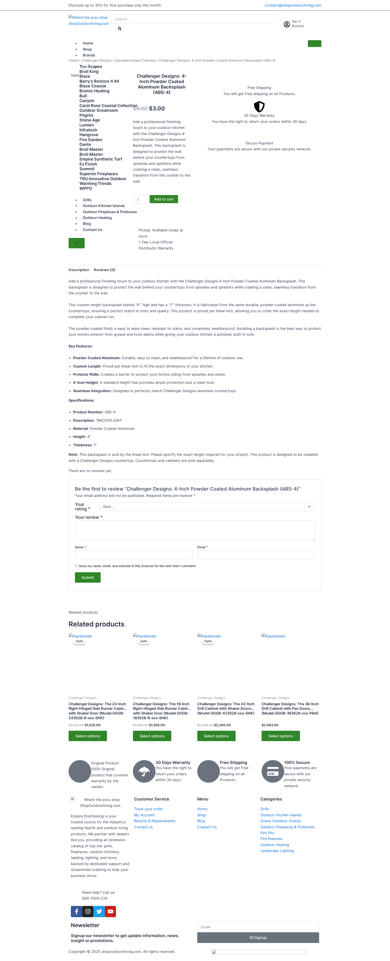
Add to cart (164, 199)
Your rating (82, 506)
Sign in (296, 21)
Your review (88, 517)
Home (88, 43)
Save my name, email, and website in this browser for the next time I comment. (137, 566)
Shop (87, 49)
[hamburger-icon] (314, 43)
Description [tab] (79, 270)
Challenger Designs (96, 60)
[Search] (119, 28)
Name (80, 547)
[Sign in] (287, 24)
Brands (89, 55)
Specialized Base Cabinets (135, 60)
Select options (87, 736)
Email (202, 547)
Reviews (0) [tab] (105, 270)
